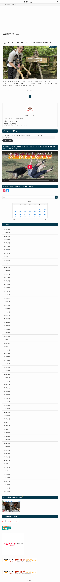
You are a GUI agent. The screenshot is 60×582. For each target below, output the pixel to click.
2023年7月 (7, 356)
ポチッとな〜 (7, 140)
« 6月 (13, 219)
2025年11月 (7, 260)
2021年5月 (7, 446)
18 (45, 211)
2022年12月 (7, 381)
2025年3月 (7, 287)
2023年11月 (7, 343)
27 (20, 216)
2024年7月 (7, 315)
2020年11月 (7, 467)
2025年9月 (7, 267)
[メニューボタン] (2, 1)
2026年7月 (7, 232)
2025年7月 (7, 274)
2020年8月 (7, 477)
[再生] (4, 181)
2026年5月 (7, 239)
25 (45, 214)
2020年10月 (7, 470)
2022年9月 (7, 391)
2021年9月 (7, 432)
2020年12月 (7, 463)
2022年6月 (7, 401)
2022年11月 (7, 384)
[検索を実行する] (56, 197)
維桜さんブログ (30, 2)
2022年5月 (7, 405)
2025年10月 (7, 263)
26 (15, 216)
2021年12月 (7, 422)
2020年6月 (7, 484)
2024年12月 (7, 298)
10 (40, 209)
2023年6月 (7, 360)
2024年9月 (7, 308)
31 (40, 216)
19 (15, 214)
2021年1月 (7, 460)
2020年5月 (7, 488)
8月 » (46, 219)
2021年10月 (7, 429)
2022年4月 (7, 408)
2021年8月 (7, 436)
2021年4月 (7, 450)
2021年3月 (7, 453)
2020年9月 (7, 474)
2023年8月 (7, 353)
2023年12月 (7, 339)
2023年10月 (7, 346)
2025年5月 (7, 281)
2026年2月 (7, 250)
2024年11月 (7, 301)
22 (30, 214)
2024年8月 (7, 312)
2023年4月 (7, 367)
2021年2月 (7, 457)
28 (25, 216)
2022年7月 (7, 398)
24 (40, 214)
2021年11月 (7, 426)
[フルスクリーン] (55, 181)
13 (20, 211)
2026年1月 (7, 253)
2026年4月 (7, 243)
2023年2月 (7, 374)
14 (25, 211)
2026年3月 (7, 246)
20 (20, 214)
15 (30, 211)
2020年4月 (7, 491)
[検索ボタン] (58, 1)
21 (25, 214)
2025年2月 (7, 291)
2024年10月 (7, 305)
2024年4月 (7, 325)
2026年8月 (7, 229)
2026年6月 (7, 236)
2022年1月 (7, 419)
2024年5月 (7, 322)
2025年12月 (7, 256)
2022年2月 (7, 415)
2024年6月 (7, 319)
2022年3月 (7, 412)
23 (35, 214)
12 (15, 211)
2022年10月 (7, 388)
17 (40, 211)
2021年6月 (7, 443)
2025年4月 (7, 284)
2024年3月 (7, 329)
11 (45, 209)
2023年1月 (7, 377)
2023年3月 (7, 370)
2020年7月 (7, 481)
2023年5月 (7, 363)
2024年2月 (7, 332)
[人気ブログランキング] (11, 511)
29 (30, 216)
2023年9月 (7, 350)
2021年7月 (7, 439)
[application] (30, 166)
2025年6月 (7, 277)
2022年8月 (7, 395)
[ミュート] (53, 181)
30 (35, 216)
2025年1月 (7, 294)
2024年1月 (7, 336)
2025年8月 (7, 270)
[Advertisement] (30, 17)
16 (35, 211)
